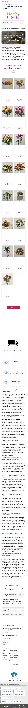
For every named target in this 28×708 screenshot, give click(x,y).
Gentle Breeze (19, 99)
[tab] (13, 595)
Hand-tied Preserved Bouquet (7, 239)
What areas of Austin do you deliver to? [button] (13, 614)
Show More (13, 307)
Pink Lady (20, 127)
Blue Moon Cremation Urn (19, 267)
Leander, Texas (16, 688)
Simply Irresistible (7, 127)
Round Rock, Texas (7, 694)
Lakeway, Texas (19, 694)
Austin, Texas (5, 688)
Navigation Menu (7, 22)
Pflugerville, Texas (19, 691)
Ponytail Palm (7, 267)
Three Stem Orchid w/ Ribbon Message (19, 155)
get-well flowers (11, 540)
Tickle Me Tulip (7, 155)
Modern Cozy (7, 211)
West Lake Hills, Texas (7, 698)
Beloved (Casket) (7, 183)
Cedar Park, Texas (6, 691)
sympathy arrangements (12, 500)
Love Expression (7, 295)
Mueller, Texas (17, 701)
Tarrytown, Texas (6, 701)
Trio (20, 211)
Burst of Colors (19, 183)
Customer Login (6, 640)
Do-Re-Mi (7, 99)
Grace (19, 239)
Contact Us (5, 642)
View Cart (5, 644)
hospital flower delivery (11, 539)
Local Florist (8, 28)
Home (3, 28)
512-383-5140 (9, 4)
